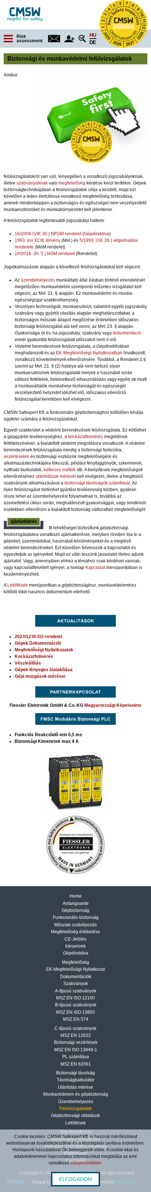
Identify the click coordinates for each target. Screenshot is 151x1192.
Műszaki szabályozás (75, 924)
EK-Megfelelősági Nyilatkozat (75, 969)
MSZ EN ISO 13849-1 (75, 1049)
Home (76, 896)
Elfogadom (75, 1179)
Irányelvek (75, 946)
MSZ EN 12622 (75, 1035)
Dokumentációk (75, 976)
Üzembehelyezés (75, 1101)
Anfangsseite (76, 903)
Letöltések (17, 585)
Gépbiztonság (75, 910)
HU (92, 35)
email (54, 38)
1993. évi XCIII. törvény (37, 240)
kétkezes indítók (60, 469)
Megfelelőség (75, 962)
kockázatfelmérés (85, 436)
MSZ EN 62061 (75, 1064)
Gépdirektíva (96, 233)
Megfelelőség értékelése (75, 931)
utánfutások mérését (56, 476)
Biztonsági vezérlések (75, 1042)
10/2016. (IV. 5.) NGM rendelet (45, 253)
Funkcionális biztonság (76, 917)
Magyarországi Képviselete (112, 705)
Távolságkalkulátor (76, 1079)
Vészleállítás (28, 663)
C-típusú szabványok (75, 1028)
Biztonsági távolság (75, 1072)
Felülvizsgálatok (75, 1108)
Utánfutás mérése (75, 1087)
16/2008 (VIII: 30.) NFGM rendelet (48, 233)
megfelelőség (71, 183)
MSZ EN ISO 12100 (75, 998)
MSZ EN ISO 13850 (75, 1012)
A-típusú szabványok (75, 991)
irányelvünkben (85, 1163)
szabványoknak (32, 183)
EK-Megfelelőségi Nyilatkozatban (89, 352)
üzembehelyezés (38, 280)
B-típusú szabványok (75, 1004)
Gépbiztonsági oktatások (75, 1115)
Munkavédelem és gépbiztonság (75, 1094)
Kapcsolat (95, 567)
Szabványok (75, 983)
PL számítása (75, 1056)
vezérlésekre (16, 456)
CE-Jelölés (75, 939)
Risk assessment (29, 38)
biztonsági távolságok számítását (97, 483)
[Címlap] (25, 14)
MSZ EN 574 (75, 1019)
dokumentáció (127, 333)
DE (92, 42)
